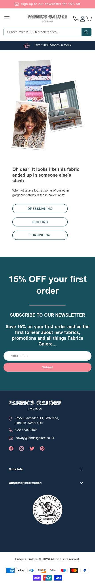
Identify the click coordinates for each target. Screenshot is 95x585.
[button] (7, 18)
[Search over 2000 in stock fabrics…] (86, 32)
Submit (47, 367)
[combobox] (47, 32)
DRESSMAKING (40, 208)
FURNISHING (40, 235)
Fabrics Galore (26, 559)
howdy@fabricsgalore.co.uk (34, 438)
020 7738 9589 (26, 429)
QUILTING (40, 222)
